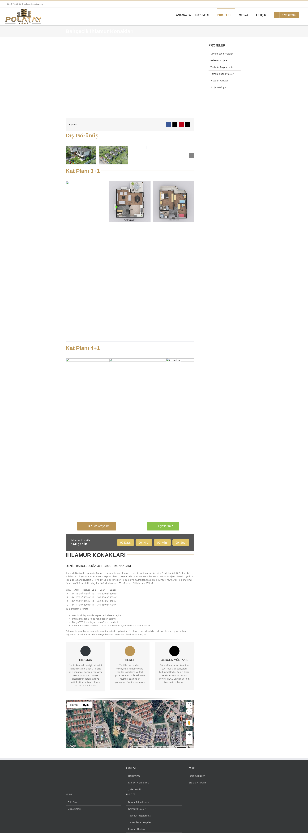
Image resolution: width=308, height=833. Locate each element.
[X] (175, 124)
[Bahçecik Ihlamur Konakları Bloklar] (131, 147)
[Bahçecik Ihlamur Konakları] (164, 147)
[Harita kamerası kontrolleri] (189, 711)
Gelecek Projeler (219, 60)
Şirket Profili (134, 789)
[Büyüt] (189, 734)
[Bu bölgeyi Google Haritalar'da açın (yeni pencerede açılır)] (72, 746)
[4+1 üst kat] (191, 360)
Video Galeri (74, 808)
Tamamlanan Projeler (222, 73)
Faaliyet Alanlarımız (138, 782)
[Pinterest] (181, 124)
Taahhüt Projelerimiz (221, 67)
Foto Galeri (73, 802)
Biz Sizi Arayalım (197, 782)
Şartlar (190, 747)
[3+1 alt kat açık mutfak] (148, 182)
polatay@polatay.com (33, 4)
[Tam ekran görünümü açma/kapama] (189, 705)
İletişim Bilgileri (197, 775)
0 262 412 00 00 (13, 4)
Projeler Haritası (219, 80)
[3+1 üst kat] (191, 182)
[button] (68, 155)
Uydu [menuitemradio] (86, 705)
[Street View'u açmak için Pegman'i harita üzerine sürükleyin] (189, 723)
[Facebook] (168, 124)
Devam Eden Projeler (221, 53)
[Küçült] (189, 741)
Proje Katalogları (219, 87)
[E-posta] (187, 124)
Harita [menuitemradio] (74, 705)
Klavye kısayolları (139, 747)
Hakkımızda (134, 775)
